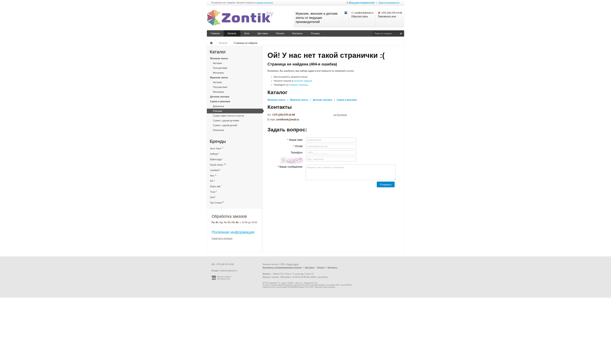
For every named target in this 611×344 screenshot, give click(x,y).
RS (212, 181)
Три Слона (217, 202)
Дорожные (218, 106)
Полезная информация (233, 232)
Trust (213, 191)
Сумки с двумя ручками (226, 120)
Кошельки (218, 130)
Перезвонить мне (387, 16)
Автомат (217, 63)
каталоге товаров (303, 80)
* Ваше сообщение (289, 166)
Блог (246, 33)
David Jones (218, 164)
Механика (218, 72)
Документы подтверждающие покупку (282, 267)
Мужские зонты (219, 77)
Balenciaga (216, 159)
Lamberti (215, 170)
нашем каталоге (264, 2)
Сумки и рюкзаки (220, 101)
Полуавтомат (220, 68)
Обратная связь (359, 16)
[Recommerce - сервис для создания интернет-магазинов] (214, 279)
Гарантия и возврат (222, 238)
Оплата (280, 33)
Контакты (297, 33)
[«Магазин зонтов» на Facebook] (346, 12)
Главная (215, 33)
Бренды (218, 141)
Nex (213, 175)
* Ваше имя (294, 139)
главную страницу (298, 84)
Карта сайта (292, 264)
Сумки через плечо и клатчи (228, 115)
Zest (213, 197)
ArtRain (214, 154)
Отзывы (315, 33)
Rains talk (216, 186)
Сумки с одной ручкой (225, 125)
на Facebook (340, 114)
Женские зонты (219, 58)
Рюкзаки (217, 111)
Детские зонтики (219, 96)
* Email (297, 146)
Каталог (232, 33)
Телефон (296, 152)
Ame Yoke (216, 148)
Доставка (263, 33)
